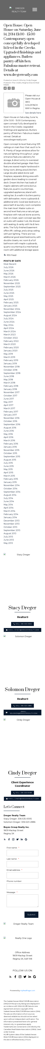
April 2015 (8, 472)
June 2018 (9, 376)
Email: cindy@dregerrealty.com (23, 799)
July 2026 (8, 267)
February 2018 (11, 386)
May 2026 (8, 274)
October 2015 (10, 453)
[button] (22, 624)
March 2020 (10, 344)
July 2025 (8, 290)
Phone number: (14, 881)
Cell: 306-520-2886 (24, 706)
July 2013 (8, 537)
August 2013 (10, 533)
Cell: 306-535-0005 (24, 624)
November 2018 (12, 366)
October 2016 (10, 421)
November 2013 (12, 524)
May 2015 (8, 469)
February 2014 (11, 514)
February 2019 (11, 360)
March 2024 (10, 331)
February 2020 (11, 347)
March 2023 (10, 334)
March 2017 (9, 408)
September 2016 (12, 424)
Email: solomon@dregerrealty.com (23, 712)
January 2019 (10, 363)
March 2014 (9, 511)
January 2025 (10, 306)
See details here (33, 113)
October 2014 (10, 488)
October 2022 (11, 338)
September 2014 (12, 492)
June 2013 (9, 540)
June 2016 (9, 431)
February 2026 (11, 280)
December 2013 (12, 520)
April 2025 (9, 299)
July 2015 (8, 463)
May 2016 (8, 434)
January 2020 (11, 350)
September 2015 (12, 456)
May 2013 (8, 543)
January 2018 (10, 389)
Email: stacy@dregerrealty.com (23, 630)
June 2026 (9, 270)
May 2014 (8, 504)
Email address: (14, 870)
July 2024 (9, 318)
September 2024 (12, 312)
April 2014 (8, 508)
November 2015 (11, 450)
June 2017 (9, 399)
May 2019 (8, 354)
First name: (12, 848)
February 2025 (11, 302)
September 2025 (12, 286)
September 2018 (12, 373)
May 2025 (8, 296)
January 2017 (10, 415)
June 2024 (9, 322)
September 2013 (12, 530)
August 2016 (10, 428)
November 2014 (12, 485)
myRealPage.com (27, 990)
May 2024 (8, 325)
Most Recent (10, 264)
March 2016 (9, 440)
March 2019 (9, 357)
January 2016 (10, 447)
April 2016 (8, 437)
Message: (11, 892)
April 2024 (9, 328)
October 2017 (10, 395)
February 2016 (11, 444)
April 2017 (8, 405)
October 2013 (10, 527)
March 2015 (9, 476)
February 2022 (11, 341)
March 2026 (10, 277)
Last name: (12, 859)
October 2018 (10, 370)
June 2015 (9, 466)
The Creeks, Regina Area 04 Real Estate (21, 84)
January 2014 (10, 517)
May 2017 (8, 402)
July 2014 (8, 498)
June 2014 (9, 501)
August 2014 (10, 495)
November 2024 (12, 309)
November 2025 (12, 283)
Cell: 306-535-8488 (24, 793)
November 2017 (12, 392)
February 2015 (11, 479)
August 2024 (10, 315)
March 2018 (9, 383)
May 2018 (8, 379)
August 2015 (10, 460)
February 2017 (11, 411)
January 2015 (10, 482)
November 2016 (11, 418)
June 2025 (9, 293)
